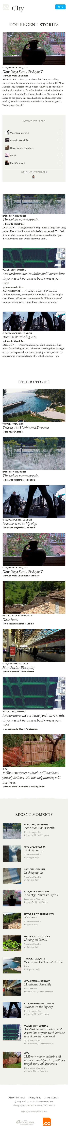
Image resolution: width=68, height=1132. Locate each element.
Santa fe (9, 79)
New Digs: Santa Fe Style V (22, 71)
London (8, 227)
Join (60, 7)
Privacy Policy (35, 1097)
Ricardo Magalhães (20, 140)
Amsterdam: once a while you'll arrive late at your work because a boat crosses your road (33, 278)
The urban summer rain (20, 219)
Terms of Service (52, 1097)
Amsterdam (11, 291)
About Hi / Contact (17, 1097)
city (4, 67)
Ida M (13, 155)
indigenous (15, 67)
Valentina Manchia (19, 133)
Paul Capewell (17, 163)
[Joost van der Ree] (34, 177)
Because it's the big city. (19, 337)
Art (25, 67)
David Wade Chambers (16, 75)
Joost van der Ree (14, 287)
